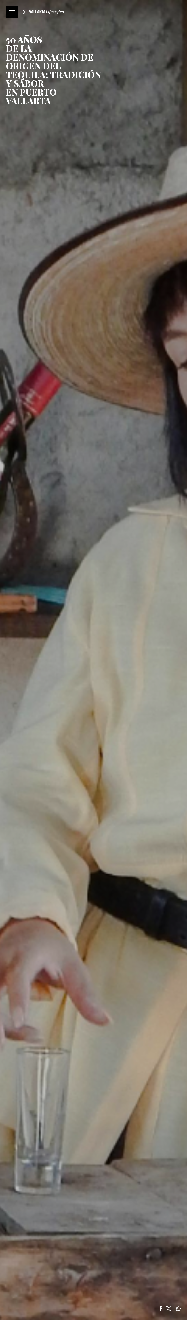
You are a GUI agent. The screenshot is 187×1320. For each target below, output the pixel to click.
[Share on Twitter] (168, 1308)
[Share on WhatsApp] (178, 1308)
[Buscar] (23, 12)
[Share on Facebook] (161, 1308)
